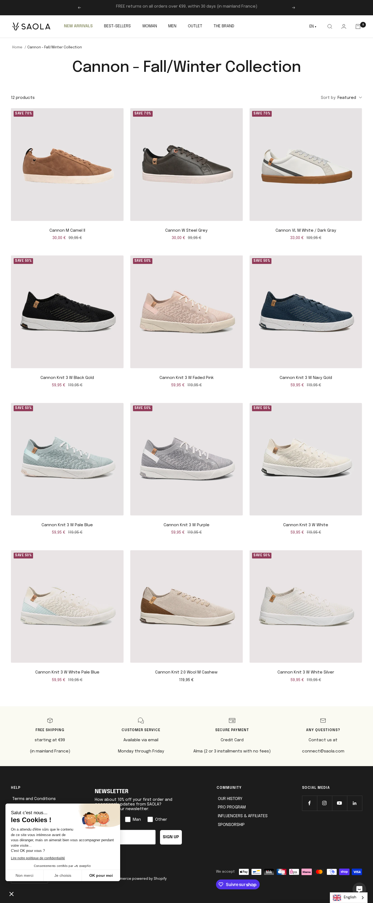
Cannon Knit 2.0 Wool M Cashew (186, 672)
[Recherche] (329, 26)
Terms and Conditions (34, 799)
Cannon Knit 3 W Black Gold (67, 378)
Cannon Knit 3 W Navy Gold (306, 378)
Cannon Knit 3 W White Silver (305, 672)
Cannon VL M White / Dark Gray (306, 230)
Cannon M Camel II (67, 230)
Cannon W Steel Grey (186, 230)
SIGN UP (171, 837)
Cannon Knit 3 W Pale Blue (67, 525)
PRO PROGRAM (232, 807)
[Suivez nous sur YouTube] (339, 803)
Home (17, 47)
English (350, 897)
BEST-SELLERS (117, 26)
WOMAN (149, 26)
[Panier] (358, 26)
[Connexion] (343, 26)
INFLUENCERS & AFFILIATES (243, 816)
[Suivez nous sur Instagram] (324, 803)
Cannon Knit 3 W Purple (186, 525)
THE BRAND (224, 26)
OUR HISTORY (230, 799)
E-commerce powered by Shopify (138, 879)
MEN (172, 26)
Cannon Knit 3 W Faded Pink (186, 378)
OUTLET (195, 26)
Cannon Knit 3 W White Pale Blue (67, 672)
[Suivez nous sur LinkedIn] (354, 803)
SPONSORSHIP (231, 825)
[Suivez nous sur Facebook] (309, 803)
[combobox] (349, 897)
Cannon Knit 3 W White (305, 525)
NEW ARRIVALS (78, 26)
